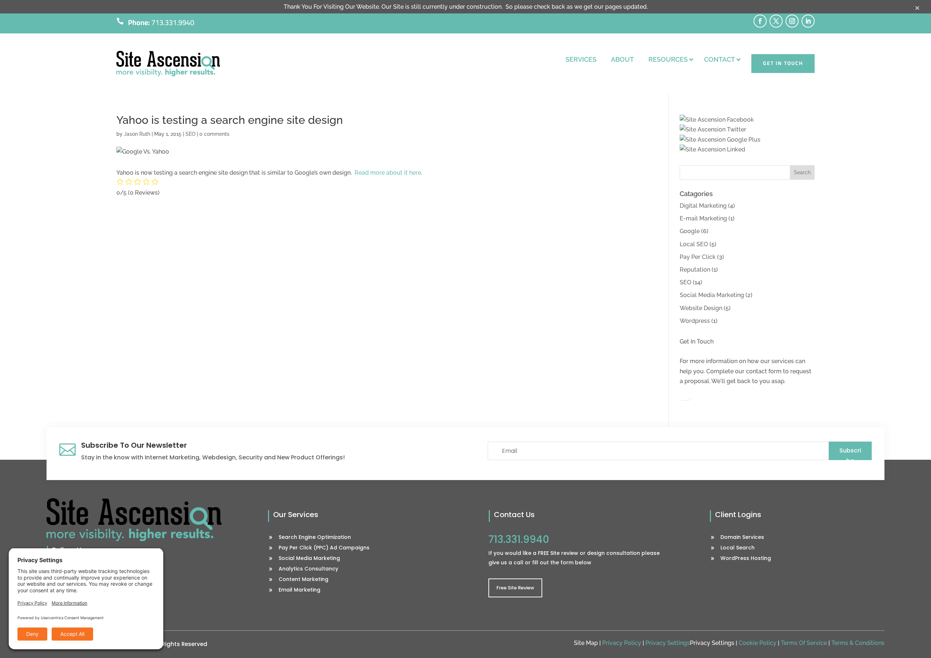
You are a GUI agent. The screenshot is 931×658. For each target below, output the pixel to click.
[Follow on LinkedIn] (808, 21)
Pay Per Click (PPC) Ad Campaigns (324, 548)
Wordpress (695, 320)
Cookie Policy (757, 642)
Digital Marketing (703, 205)
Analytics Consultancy (308, 569)
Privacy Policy (621, 642)
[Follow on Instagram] (792, 21)
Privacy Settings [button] (668, 642)
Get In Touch (783, 63)
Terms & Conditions (857, 642)
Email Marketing (299, 590)
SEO (190, 134)
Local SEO (694, 244)
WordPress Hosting (745, 559)
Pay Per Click (698, 256)
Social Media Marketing (712, 295)
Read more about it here (388, 172)
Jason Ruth (137, 134)
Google (690, 231)
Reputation (695, 269)
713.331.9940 (172, 22)
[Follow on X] (776, 21)
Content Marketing (303, 580)
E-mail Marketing (703, 218)
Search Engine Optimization (315, 538)
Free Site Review (515, 587)
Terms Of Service (804, 642)
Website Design (701, 308)
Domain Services (742, 538)
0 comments (214, 134)
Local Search (737, 548)
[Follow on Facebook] (760, 21)
